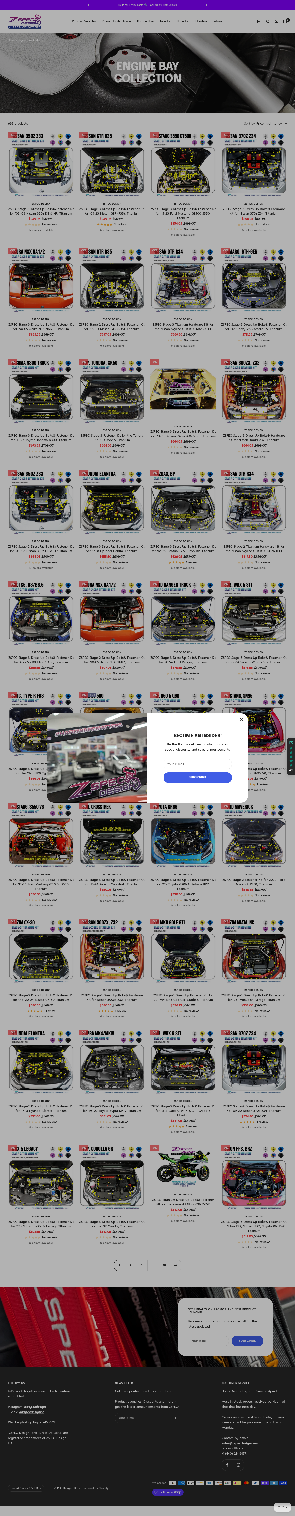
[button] (291, 756)
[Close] (241, 719)
